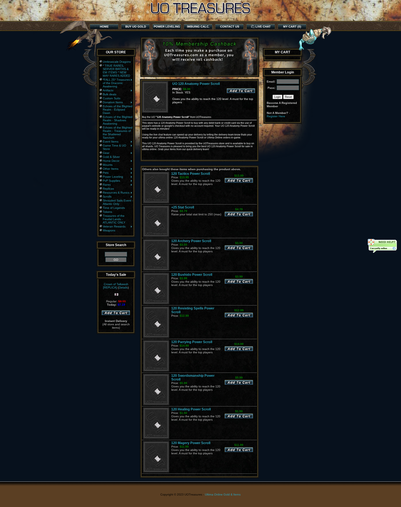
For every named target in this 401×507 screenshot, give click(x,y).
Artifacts (108, 90)
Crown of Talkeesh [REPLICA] (115, 285)
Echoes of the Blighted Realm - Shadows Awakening (117, 120)
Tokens (107, 211)
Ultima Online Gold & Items (223, 494)
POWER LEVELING (167, 26)
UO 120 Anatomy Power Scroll (196, 84)
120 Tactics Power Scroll (190, 173)
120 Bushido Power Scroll (191, 274)
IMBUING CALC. (198, 26)
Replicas (108, 188)
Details (123, 287)
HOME (104, 26)
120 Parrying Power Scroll (191, 342)
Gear (106, 153)
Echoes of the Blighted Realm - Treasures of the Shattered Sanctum (117, 132)
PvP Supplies (111, 180)
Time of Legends (114, 207)
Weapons (109, 230)
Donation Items (113, 102)
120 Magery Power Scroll (190, 443)
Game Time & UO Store (114, 147)
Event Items (110, 141)
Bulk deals (109, 94)
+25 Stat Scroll (182, 207)
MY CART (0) (292, 26)
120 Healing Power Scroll (191, 409)
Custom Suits (111, 98)
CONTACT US (229, 26)
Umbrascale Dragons (117, 61)
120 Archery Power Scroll (191, 241)
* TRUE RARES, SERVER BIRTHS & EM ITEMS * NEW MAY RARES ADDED (116, 70)
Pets (106, 172)
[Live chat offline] (382, 246)
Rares (107, 184)
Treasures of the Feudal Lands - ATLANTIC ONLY (114, 219)
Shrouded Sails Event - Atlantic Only (118, 202)
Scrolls (107, 196)
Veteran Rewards (114, 226)
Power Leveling (113, 176)
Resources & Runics (116, 192)
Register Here (276, 116)
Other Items (110, 168)
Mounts (108, 164)
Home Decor (111, 160)
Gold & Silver (111, 156)
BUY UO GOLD (135, 26)
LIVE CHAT (263, 26)
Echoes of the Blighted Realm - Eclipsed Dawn (117, 110)
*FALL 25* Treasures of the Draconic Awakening (116, 83)
